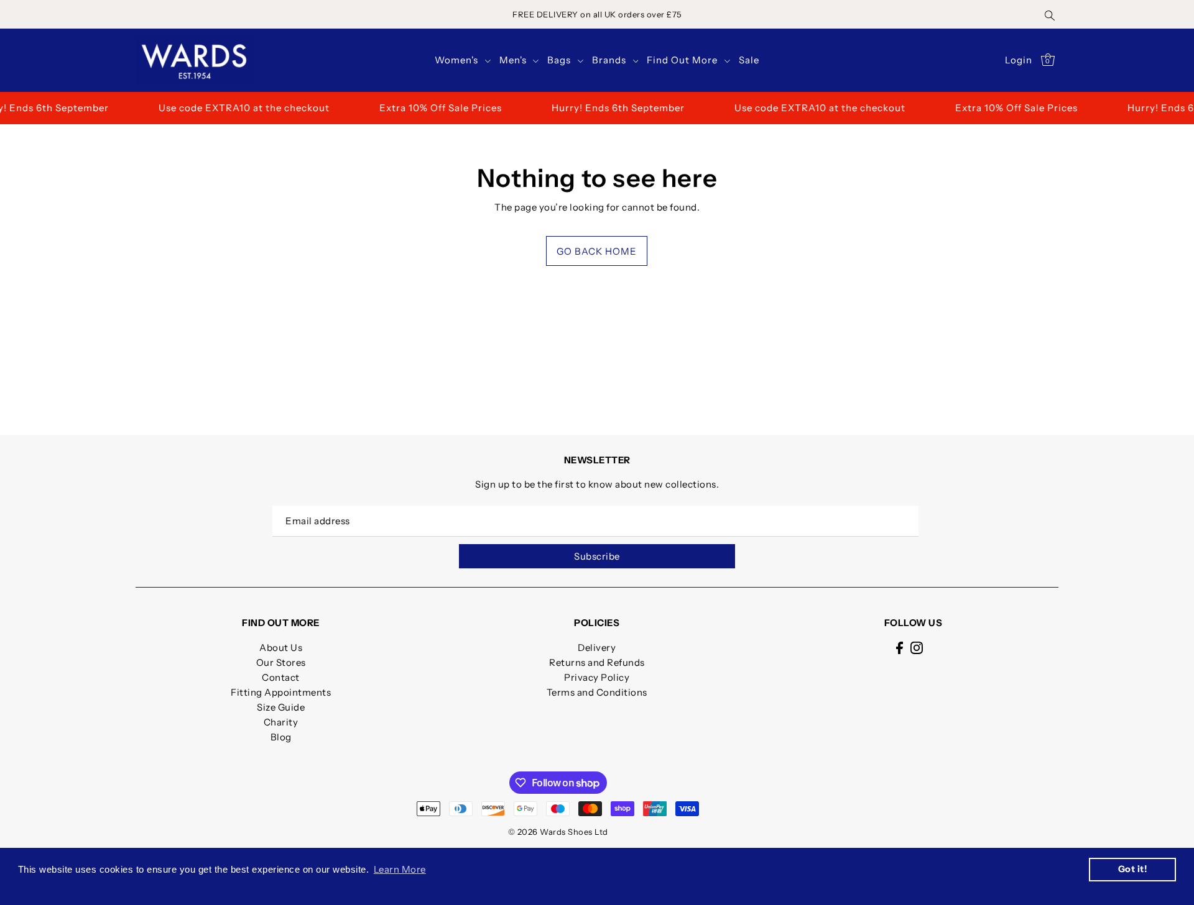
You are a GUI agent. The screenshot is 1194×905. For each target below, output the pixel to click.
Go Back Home (597, 251)
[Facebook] (899, 647)
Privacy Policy (596, 677)
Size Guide (281, 707)
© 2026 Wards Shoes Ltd (558, 832)
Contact (281, 677)
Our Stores (281, 662)
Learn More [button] (400, 869)
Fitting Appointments (281, 692)
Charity (281, 722)
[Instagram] (916, 647)
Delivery (597, 647)
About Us (280, 647)
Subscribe (597, 556)
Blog (281, 737)
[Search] (1049, 14)
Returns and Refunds (597, 662)
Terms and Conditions (597, 692)
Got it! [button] (1132, 869)
